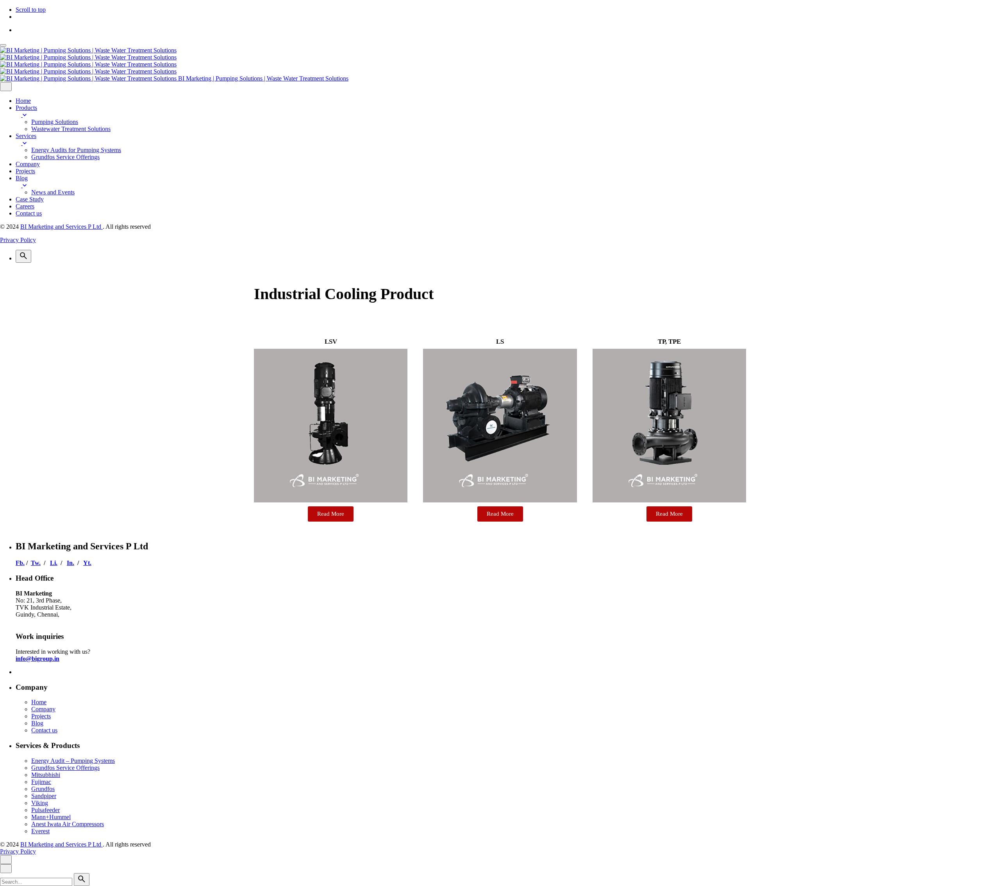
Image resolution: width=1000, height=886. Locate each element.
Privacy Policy (18, 240)
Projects (41, 716)
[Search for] (37, 881)
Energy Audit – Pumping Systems (73, 760)
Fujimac (41, 781)
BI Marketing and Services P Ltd (61, 226)
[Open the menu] (3, 45)
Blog (37, 723)
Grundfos (43, 789)
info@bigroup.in (37, 658)
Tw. (36, 563)
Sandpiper (43, 796)
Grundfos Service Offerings (65, 767)
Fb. (20, 563)
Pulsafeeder (45, 810)
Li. (53, 563)
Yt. (87, 563)
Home (38, 702)
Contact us (44, 730)
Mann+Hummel (51, 817)
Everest (40, 831)
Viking (39, 803)
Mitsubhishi (45, 774)
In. (70, 563)
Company (43, 709)
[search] (81, 879)
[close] (6, 86)
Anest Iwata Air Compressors (67, 824)
